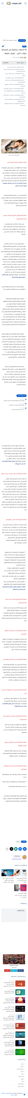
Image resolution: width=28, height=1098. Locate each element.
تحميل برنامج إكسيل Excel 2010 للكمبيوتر (9, 992)
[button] (20, 849)
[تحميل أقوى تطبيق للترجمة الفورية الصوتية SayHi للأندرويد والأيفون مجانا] (20, 1035)
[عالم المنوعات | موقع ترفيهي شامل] (14, 3)
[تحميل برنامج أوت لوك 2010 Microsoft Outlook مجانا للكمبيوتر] (20, 1026)
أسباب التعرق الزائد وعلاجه (17, 409)
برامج (22, 1064)
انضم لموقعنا (13, 959)
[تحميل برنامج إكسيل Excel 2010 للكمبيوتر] (20, 992)
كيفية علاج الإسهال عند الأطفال (16, 405)
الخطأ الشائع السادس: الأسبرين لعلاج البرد (14, 88)
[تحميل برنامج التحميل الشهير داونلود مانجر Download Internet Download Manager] (20, 1043)
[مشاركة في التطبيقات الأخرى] (7, 849)
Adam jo (22, 57)
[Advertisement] (14, 23)
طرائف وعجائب (20, 1069)
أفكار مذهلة (21, 1084)
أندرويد (22, 1066)
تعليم (22, 1079)
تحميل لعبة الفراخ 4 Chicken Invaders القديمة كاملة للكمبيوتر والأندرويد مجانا (8, 1001)
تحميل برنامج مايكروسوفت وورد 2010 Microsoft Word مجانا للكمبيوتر (8, 1018)
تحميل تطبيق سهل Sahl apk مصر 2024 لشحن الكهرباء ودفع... (9, 40)
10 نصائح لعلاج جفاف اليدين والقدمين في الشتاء (21, 880)
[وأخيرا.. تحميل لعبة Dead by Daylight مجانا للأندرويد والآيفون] (20, 1009)
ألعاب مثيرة (21, 1076)
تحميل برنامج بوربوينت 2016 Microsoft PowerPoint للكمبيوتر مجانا (9, 984)
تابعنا (14, 970)
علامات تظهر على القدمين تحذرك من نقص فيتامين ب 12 (21, 895)
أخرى (22, 1081)
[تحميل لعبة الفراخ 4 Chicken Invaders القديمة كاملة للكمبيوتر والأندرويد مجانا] (20, 1000)
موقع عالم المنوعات (16, 859)
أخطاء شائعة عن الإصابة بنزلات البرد (15, 67)
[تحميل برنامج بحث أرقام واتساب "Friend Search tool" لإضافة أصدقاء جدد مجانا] (20, 1052)
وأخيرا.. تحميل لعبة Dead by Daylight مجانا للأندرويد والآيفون (8, 1009)
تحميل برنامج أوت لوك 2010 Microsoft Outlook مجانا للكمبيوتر (8, 1027)
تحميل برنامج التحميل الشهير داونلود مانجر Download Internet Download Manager (9, 1044)
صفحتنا (20, 970)
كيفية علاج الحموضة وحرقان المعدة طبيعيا (14, 400)
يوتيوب (7, 970)
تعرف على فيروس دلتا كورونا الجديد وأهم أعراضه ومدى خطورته (8, 880)
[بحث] (2, 3)
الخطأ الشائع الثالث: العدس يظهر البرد (15, 78)
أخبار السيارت (21, 1086)
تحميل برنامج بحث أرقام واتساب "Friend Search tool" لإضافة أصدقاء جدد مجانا (9, 1053)
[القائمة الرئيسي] (25, 3)
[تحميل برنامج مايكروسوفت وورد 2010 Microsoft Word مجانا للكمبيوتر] (20, 1017)
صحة (24, 46)
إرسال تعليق (21, 910)
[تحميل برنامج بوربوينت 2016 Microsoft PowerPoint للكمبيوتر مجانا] (20, 983)
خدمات (22, 1071)
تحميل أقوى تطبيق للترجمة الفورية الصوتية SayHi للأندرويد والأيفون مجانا (8, 1035)
